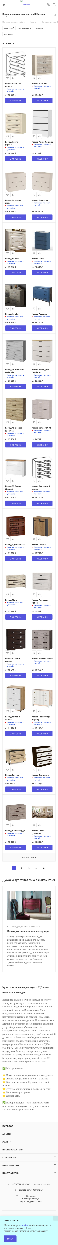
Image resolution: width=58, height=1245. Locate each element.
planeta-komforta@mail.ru (31, 1189)
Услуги (7, 1141)
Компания (9, 1157)
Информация (11, 1165)
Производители (12, 1149)
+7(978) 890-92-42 (21, 1184)
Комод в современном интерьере (28, 931)
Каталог (7, 1126)
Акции (6, 1134)
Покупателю (10, 1173)
